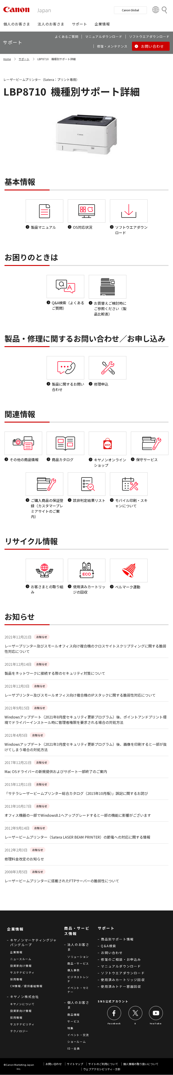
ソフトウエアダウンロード (123, 973)
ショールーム (76, 1041)
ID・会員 (73, 1048)
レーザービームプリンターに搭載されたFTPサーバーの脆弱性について (62, 880)
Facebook (114, 1023)
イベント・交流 (78, 1035)
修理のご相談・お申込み (121, 959)
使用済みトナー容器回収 (121, 986)
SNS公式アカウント (113, 1001)
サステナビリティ (22, 972)
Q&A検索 (108, 946)
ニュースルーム (21, 959)
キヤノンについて (22, 1004)
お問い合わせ (112, 952)
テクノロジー (19, 1031)
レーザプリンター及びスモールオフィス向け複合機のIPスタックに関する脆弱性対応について (80, 695)
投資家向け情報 (21, 966)
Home (7, 59)
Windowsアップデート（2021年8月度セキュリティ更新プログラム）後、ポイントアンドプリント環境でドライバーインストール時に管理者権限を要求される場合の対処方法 (85, 719)
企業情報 (16, 952)
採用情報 (16, 979)
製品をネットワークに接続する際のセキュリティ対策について (55, 673)
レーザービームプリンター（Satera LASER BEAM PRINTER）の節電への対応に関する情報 (77, 837)
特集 (70, 1028)
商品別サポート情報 (117, 939)
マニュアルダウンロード (121, 966)
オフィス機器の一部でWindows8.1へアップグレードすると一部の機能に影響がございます (78, 815)
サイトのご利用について (103, 1064)
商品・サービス (78, 963)
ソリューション (78, 956)
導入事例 (73, 970)
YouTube (156, 1023)
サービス (73, 1021)
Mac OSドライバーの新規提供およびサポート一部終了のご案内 (56, 771)
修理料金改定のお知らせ (24, 859)
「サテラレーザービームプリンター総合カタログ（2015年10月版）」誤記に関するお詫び (76, 793)
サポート (24, 59)
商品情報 (73, 1014)
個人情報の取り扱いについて (140, 1064)
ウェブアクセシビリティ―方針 (102, 1069)
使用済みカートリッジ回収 (123, 979)
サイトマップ (75, 1064)
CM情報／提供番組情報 (26, 986)
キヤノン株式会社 (24, 996)
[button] (16, 24)
